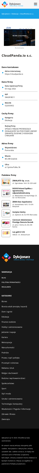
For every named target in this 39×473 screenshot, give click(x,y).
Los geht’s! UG (18, 232)
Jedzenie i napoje (9, 332)
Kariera (5, 337)
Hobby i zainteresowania (12, 327)
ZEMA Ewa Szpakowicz (22, 202)
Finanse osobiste (9, 322)
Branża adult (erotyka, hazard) (14, 306)
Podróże (5, 352)
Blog (4, 278)
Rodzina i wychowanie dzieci (13, 378)
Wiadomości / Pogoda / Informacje (16, 409)
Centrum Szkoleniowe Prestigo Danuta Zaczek (22, 221)
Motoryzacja (7, 342)
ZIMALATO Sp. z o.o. (21, 181)
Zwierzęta (6, 419)
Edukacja (8, 120)
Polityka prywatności (11, 282)
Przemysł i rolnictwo (10, 363)
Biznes (4, 301)
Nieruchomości (8, 347)
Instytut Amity (18, 212)
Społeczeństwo (8, 383)
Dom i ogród (7, 311)
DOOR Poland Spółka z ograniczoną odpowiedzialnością (22, 190)
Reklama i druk (8, 368)
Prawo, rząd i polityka (11, 358)
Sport (4, 388)
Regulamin (6, 287)
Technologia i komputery (12, 404)
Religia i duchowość (10, 373)
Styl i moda (6, 393)
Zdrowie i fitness (8, 414)
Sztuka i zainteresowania (12, 399)
